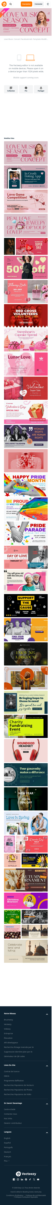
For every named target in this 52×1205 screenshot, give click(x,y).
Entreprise (8, 1033)
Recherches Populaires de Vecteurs (19, 1085)
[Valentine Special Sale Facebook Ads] (26, 412)
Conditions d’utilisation (14, 1195)
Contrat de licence (11, 1071)
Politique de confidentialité (36, 1195)
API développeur (11, 1042)
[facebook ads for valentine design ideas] (26, 267)
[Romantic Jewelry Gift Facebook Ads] (26, 225)
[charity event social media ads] (26, 605)
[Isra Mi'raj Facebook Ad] (35, 932)
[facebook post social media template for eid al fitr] (12, 860)
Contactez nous (10, 1114)
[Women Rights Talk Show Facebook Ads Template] (26, 436)
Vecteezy (7, 1024)
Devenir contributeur (13, 1123)
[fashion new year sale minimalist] (26, 798)
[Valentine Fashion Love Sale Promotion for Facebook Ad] (26, 460)
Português (8, 1147)
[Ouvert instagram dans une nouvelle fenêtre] (18, 1179)
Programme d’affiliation (14, 1080)
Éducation (8, 1038)
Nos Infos (8, 1118)
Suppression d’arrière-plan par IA (18, 1052)
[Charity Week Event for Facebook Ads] (26, 678)
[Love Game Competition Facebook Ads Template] (26, 201)
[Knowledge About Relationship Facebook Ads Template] (26, 581)
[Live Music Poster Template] (9, 246)
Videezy (7, 1029)
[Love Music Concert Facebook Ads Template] (26, 152)
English (7, 1138)
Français (7, 1156)
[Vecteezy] (4, 4)
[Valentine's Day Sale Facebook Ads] (26, 388)
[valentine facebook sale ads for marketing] (32, 246)
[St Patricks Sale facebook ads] (12, 917)
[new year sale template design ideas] (26, 654)
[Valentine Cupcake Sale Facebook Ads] (26, 339)
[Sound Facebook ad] (26, 750)
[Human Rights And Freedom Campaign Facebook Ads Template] (26, 629)
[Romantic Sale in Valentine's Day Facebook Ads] (32, 844)
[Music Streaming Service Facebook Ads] (35, 860)
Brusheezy (8, 1019)
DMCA (6, 1076)
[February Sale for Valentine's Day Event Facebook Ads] (26, 291)
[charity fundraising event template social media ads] (26, 726)
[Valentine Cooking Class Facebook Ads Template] (26, 557)
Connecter (38, 4)
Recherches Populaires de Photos (18, 1090)
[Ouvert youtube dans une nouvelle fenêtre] (38, 1179)
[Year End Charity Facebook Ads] (26, 702)
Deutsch (7, 1152)
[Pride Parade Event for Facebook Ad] (26, 533)
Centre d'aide (9, 1109)
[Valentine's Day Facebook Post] (12, 932)
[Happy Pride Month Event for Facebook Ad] (26, 484)
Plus (6, 1161)
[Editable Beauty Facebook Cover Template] (26, 901)
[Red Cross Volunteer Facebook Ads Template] (26, 315)
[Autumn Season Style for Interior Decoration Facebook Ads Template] (26, 880)
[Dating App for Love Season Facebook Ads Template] (26, 177)
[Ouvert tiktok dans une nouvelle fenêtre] (30, 1179)
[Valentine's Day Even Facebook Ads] (26, 364)
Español (7, 1143)
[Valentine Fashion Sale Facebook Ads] (26, 823)
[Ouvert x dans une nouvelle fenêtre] (34, 1179)
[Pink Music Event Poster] (9, 844)
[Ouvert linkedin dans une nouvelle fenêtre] (22, 1179)
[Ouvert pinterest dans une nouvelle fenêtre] (26, 1179)
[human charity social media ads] (35, 917)
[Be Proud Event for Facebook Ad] (26, 509)
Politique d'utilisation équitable (26, 1197)
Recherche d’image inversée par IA (19, 1047)
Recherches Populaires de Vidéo (17, 1094)
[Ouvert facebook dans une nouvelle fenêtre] (14, 1179)
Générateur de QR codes (14, 1056)
